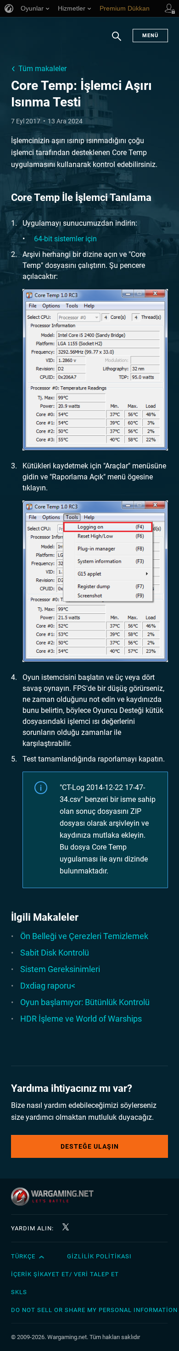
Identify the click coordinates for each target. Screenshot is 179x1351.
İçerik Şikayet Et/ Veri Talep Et (65, 1274)
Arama (116, 41)
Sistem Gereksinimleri (60, 969)
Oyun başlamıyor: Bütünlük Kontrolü (85, 1002)
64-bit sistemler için (65, 238)
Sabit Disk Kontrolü (54, 952)
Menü (150, 36)
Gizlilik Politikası (99, 1256)
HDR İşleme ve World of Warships (81, 1018)
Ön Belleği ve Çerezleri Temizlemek (84, 936)
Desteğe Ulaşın (90, 1146)
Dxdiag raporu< (47, 985)
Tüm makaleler (42, 68)
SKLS (19, 1292)
